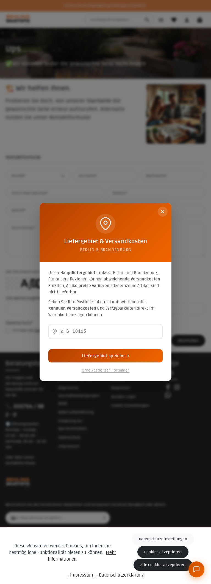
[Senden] (196, 550)
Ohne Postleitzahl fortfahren (105, 370)
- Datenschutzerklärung (120, 575)
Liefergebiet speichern (105, 355)
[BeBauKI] (196, 569)
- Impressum (80, 575)
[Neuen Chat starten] (185, 471)
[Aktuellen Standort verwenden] (54, 331)
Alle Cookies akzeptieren (162, 565)
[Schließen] (163, 212)
